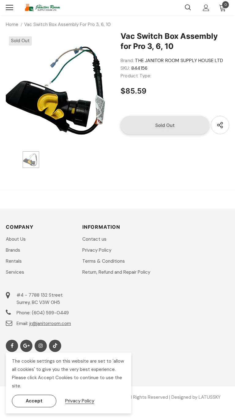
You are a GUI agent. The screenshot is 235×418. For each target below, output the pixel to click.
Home (12, 24)
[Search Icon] (188, 8)
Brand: (127, 60)
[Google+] (26, 346)
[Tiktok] (55, 346)
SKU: (125, 68)
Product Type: (136, 76)
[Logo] (42, 7)
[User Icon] (206, 8)
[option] (60, 89)
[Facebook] (12, 346)
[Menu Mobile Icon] (9, 7)
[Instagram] (41, 346)
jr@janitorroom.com (50, 323)
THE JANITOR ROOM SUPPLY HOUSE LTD (179, 60)
